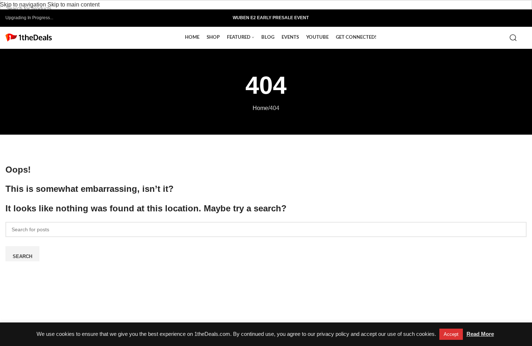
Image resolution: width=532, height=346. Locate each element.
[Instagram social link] (499, 18)
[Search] (514, 37)
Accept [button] (451, 334)
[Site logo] (28, 37)
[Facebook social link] (491, 18)
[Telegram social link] (522, 18)
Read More (480, 334)
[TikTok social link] (514, 18)
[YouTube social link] (507, 18)
